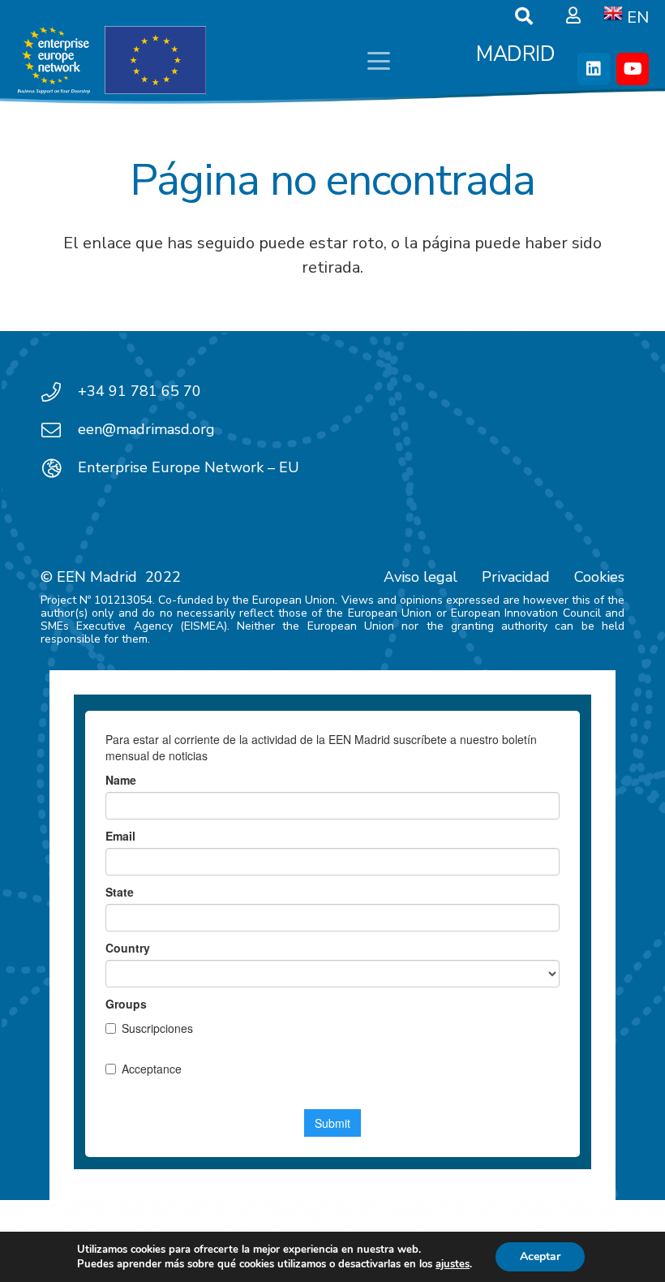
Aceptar (540, 1256)
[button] (378, 60)
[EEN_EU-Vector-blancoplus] (111, 60)
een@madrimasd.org (146, 429)
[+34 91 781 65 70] (59, 392)
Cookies (599, 577)
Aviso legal (420, 577)
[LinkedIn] (593, 69)
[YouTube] (632, 69)
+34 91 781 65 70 (139, 391)
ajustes (452, 1264)
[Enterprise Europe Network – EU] (59, 468)
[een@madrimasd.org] (59, 430)
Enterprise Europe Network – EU (188, 467)
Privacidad (516, 577)
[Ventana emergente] (573, 16)
